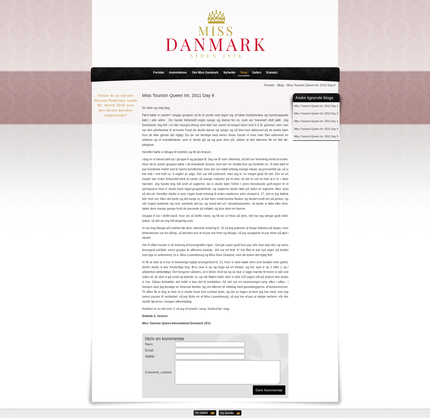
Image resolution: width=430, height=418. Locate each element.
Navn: (149, 344)
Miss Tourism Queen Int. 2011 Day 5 (316, 136)
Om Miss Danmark (205, 72)
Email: (149, 350)
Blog (244, 72)
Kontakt (271, 72)
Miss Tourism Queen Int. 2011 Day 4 (316, 128)
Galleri (256, 72)
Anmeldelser (178, 72)
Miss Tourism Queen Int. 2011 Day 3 (316, 121)
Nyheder (229, 72)
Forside (158, 72)
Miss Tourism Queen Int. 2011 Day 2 (316, 113)
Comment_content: (158, 372)
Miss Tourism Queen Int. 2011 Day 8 (311, 85)
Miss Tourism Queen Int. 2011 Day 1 (316, 105)
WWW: (150, 356)
